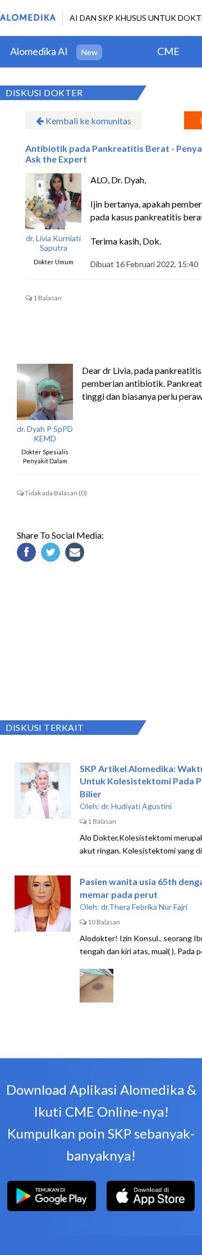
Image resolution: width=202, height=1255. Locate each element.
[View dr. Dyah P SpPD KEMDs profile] (45, 392)
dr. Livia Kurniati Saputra (53, 243)
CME (168, 51)
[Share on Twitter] (52, 554)
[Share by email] (76, 554)
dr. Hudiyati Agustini (136, 806)
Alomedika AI (39, 51)
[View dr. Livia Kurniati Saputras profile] (53, 201)
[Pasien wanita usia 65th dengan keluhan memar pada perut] (43, 903)
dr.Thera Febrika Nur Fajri (144, 906)
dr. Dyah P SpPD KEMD (45, 434)
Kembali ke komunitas (87, 120)
